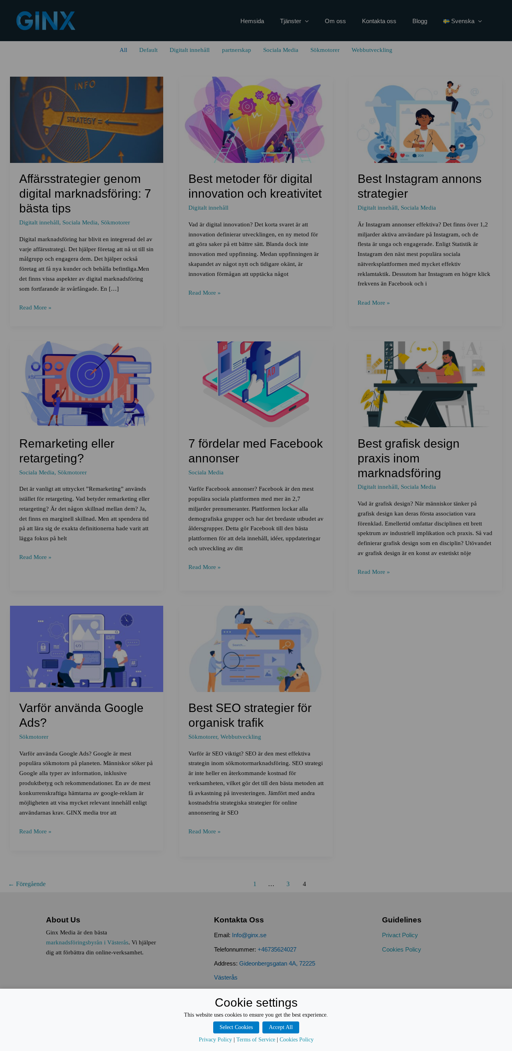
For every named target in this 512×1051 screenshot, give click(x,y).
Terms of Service (255, 1040)
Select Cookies (236, 1027)
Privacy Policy (215, 1040)
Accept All (281, 1027)
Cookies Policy (297, 1040)
